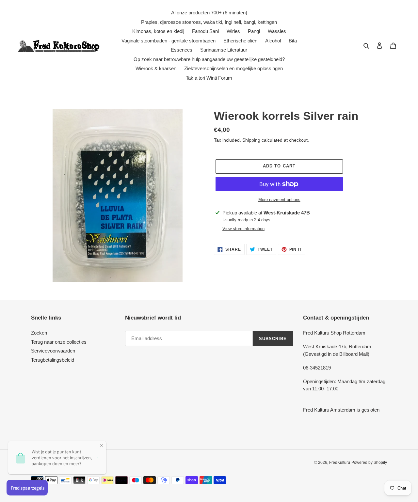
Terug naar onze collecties (59, 342)
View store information (243, 228)
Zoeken (39, 333)
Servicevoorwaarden (53, 350)
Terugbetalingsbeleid (52, 360)
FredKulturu (339, 462)
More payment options (279, 199)
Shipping (251, 140)
